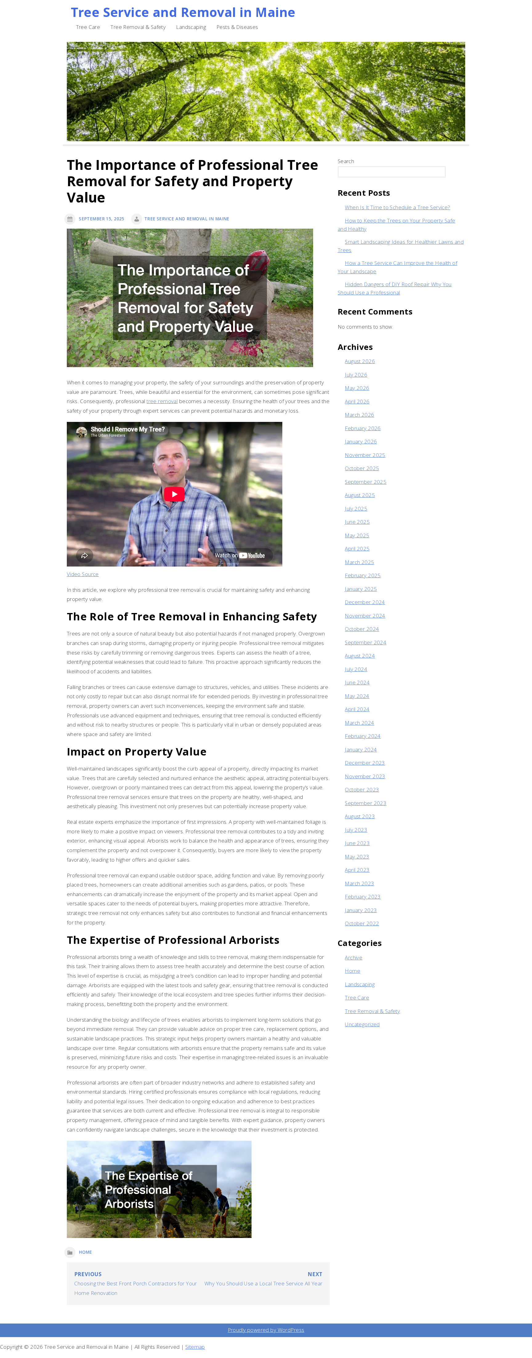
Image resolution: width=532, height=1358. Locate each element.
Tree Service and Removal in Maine (183, 12)
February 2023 (363, 896)
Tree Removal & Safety (138, 26)
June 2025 (357, 521)
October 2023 (362, 789)
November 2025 (365, 455)
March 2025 (359, 562)
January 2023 (361, 910)
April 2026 (357, 401)
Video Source (83, 574)
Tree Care (88, 26)
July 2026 (356, 374)
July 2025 (356, 508)
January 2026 (361, 441)
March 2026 (359, 414)
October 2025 (362, 468)
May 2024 (357, 695)
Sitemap (195, 1346)
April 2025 (357, 548)
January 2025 (361, 588)
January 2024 (361, 749)
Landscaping (191, 26)
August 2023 (360, 816)
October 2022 (362, 923)
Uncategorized (362, 1024)
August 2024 (360, 655)
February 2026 (363, 428)
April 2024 (357, 709)
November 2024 (365, 615)
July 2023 (356, 829)
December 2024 (365, 602)
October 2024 (362, 628)
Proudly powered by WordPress (266, 1329)
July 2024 (356, 669)
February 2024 (363, 735)
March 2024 (359, 722)
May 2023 (357, 856)
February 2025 (363, 575)
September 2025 (365, 481)
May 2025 (357, 535)
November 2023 (365, 776)
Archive (353, 957)
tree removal (162, 401)
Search (346, 161)
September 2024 (365, 642)
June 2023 (357, 843)
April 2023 (357, 869)
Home (85, 1252)
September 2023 (365, 803)
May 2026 (357, 387)
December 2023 (365, 762)
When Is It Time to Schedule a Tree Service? (397, 207)
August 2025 (360, 495)
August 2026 (360, 361)
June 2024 (357, 682)
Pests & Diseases (237, 26)
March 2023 (359, 883)
